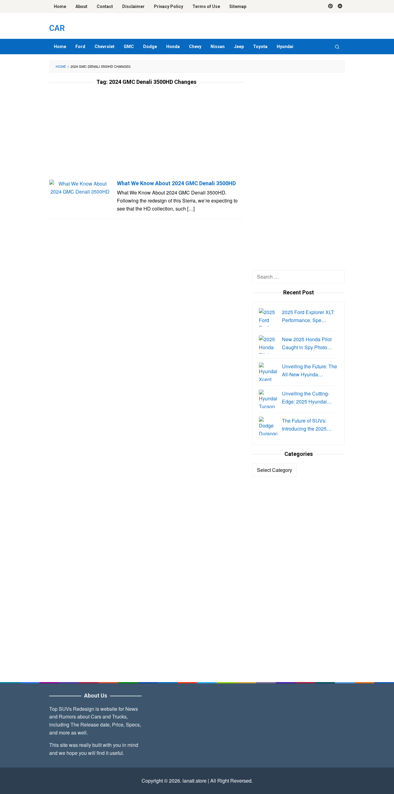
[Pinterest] (330, 6)
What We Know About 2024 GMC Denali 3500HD (176, 183)
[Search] (337, 46)
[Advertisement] (146, 134)
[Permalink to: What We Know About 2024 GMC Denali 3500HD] (80, 186)
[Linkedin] (340, 6)
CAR (57, 28)
